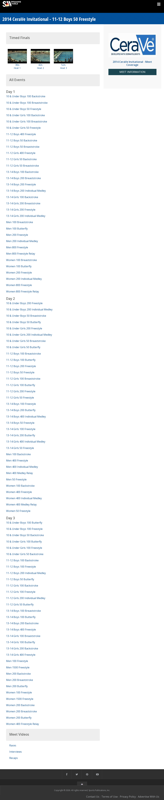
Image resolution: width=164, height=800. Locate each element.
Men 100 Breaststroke (19, 222)
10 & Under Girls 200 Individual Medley (29, 334)
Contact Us (92, 796)
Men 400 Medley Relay (19, 473)
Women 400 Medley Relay (21, 504)
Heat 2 (40, 68)
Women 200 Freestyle (19, 272)
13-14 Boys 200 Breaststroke (23, 178)
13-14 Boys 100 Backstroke (22, 172)
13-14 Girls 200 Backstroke (22, 648)
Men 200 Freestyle (17, 235)
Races (12, 745)
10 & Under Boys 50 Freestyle (23, 109)
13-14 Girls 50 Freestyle (20, 448)
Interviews (15, 751)
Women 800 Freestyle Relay (22, 291)
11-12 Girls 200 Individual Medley (25, 598)
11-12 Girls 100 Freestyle (20, 592)
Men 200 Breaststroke (19, 680)
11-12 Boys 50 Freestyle (20, 372)
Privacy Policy (128, 796)
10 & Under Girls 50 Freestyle (23, 128)
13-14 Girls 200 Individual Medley (25, 216)
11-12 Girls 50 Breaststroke (22, 165)
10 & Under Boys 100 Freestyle (24, 529)
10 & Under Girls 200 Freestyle (24, 328)
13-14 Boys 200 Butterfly (21, 410)
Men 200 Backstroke (18, 673)
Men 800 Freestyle (17, 247)
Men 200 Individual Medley (22, 241)
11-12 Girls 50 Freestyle (20, 397)
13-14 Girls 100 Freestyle (20, 429)
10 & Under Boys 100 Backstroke (25, 96)
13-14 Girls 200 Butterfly (20, 435)
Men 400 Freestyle (17, 460)
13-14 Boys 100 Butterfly (21, 617)
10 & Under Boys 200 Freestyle (24, 303)
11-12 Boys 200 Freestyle (21, 366)
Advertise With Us (148, 796)
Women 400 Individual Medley (24, 498)
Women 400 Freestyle (19, 492)
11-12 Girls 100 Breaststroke (23, 378)
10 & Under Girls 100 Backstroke (25, 115)
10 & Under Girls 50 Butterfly (23, 347)
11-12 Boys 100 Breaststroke (23, 353)
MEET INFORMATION (132, 72)
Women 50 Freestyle (18, 511)
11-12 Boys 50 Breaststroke (22, 146)
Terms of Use (109, 796)
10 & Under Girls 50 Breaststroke (26, 341)
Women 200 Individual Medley (24, 279)
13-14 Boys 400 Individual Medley (26, 416)
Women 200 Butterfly (19, 717)
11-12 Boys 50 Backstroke (21, 140)
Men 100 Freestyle (17, 661)
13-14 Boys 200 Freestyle (21, 184)
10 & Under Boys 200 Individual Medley (29, 309)
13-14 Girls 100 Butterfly (20, 642)
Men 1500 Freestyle (17, 667)
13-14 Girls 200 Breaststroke (23, 203)
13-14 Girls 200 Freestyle (20, 209)
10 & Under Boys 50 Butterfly (23, 322)
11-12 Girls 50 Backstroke (21, 159)
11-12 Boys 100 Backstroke (22, 560)
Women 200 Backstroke (20, 705)
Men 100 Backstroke (18, 454)
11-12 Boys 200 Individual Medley (26, 573)
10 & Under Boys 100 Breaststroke (27, 102)
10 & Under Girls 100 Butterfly (24, 541)
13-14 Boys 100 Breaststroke (23, 611)
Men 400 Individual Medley (22, 467)
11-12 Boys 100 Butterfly (21, 360)
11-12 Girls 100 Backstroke (22, 585)
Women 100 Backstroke (20, 485)
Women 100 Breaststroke (21, 260)
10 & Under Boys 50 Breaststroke (26, 315)
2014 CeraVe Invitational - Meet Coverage (132, 63)
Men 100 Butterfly (17, 228)
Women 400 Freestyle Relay (22, 724)
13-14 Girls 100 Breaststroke (23, 636)
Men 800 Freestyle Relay (20, 253)
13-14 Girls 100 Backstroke (22, 197)
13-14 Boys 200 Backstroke (22, 623)
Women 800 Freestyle (19, 285)
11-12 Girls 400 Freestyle (20, 153)
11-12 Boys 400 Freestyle (21, 134)
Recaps (13, 758)
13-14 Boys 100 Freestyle (21, 404)
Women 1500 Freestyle (19, 699)
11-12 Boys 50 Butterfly (20, 579)
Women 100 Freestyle (19, 692)
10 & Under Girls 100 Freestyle (24, 548)
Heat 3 (63, 68)
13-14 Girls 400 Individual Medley (25, 441)
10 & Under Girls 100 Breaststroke (26, 121)
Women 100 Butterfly (19, 266)
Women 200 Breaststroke (21, 711)
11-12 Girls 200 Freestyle (20, 391)
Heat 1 (17, 68)
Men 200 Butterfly (17, 686)
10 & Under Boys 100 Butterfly (24, 522)
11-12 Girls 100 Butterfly (20, 385)
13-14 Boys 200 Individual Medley (26, 190)
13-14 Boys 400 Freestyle (21, 629)
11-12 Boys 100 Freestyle (21, 566)
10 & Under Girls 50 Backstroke (24, 554)
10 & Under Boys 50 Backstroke (25, 535)
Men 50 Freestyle (16, 479)
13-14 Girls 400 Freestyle (20, 655)
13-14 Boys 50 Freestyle (20, 423)
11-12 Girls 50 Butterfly (20, 604)
